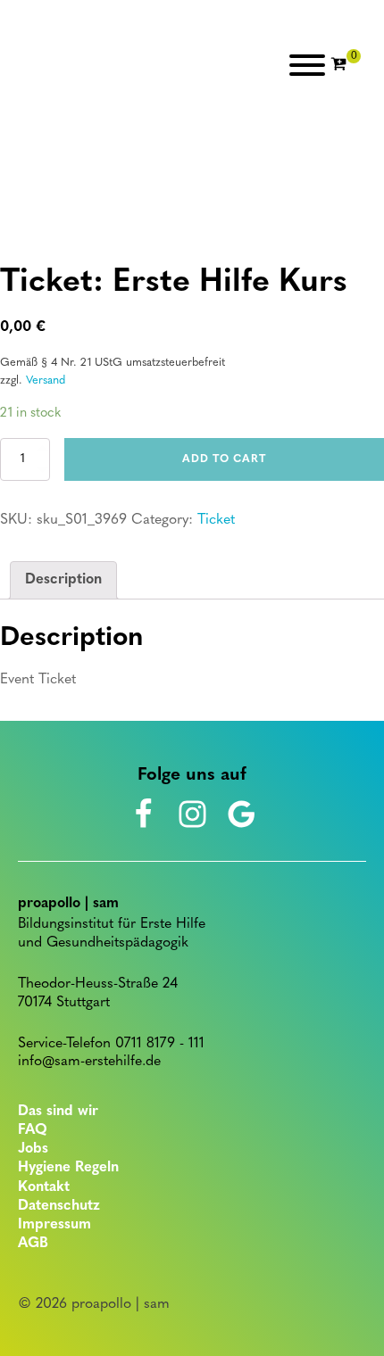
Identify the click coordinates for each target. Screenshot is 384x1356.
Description (63, 580)
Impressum (54, 1225)
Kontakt (44, 1187)
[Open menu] (307, 65)
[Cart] (345, 65)
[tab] (63, 580)
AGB (33, 1243)
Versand (45, 380)
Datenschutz (59, 1206)
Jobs (33, 1149)
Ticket (216, 520)
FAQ (32, 1130)
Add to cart (224, 459)
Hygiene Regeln (68, 1168)
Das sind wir (58, 1111)
